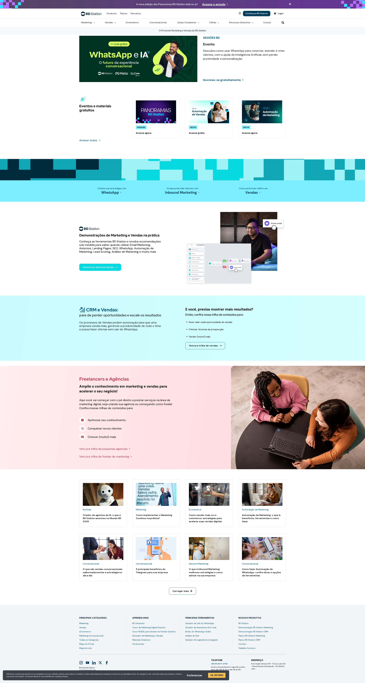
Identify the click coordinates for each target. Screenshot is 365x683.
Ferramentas (138, 644)
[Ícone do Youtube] (87, 662)
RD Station (243, 623)
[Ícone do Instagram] (81, 662)
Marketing (83, 623)
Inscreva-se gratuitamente (222, 80)
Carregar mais (181, 591)
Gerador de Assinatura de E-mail (200, 627)
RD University (138, 623)
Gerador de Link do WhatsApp (199, 623)
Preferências (194, 675)
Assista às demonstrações (98, 267)
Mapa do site (85, 648)
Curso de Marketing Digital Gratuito (149, 627)
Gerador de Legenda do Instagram (201, 640)
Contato (242, 644)
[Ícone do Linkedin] (94, 662)
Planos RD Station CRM (249, 640)
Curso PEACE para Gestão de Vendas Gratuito (154, 631)
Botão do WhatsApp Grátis (198, 631)
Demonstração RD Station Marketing (255, 627)
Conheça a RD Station (256, 13)
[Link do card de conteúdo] (156, 117)
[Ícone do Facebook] (107, 662)
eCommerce (85, 631)
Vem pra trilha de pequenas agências (103, 449)
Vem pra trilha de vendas (203, 345)
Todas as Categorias (89, 640)
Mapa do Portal (86, 644)
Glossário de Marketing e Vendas (147, 635)
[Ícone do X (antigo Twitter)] (100, 662)
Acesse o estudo (213, 4)
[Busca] (283, 22)
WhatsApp (110, 192)
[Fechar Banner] (290, 4)
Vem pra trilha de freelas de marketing (104, 456)
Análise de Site (192, 635)
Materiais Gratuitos (141, 640)
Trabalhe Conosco (247, 648)
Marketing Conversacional (91, 635)
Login (280, 13)
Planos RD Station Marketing (251, 635)
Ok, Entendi (216, 675)
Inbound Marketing (181, 192)
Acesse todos (88, 140)
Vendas (251, 192)
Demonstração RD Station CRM (253, 631)
